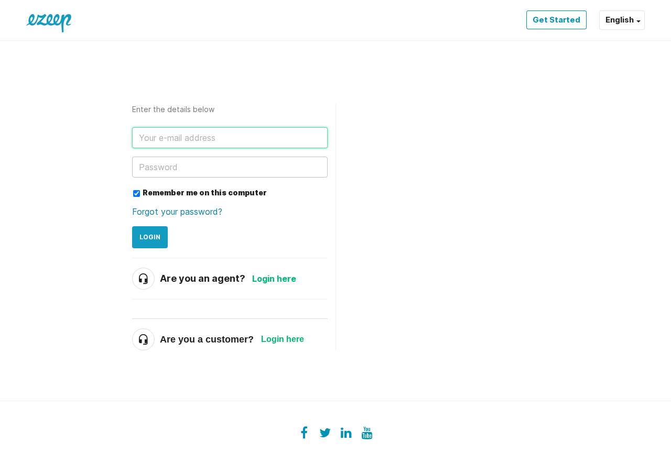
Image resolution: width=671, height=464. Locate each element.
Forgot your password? (177, 211)
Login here (274, 278)
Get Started (556, 20)
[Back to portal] (48, 20)
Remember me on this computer (205, 192)
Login (149, 237)
